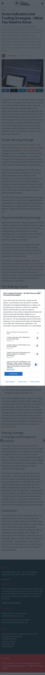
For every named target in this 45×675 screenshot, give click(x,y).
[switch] (36, 338)
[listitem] (22, 332)
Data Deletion (10, 382)
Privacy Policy (35, 382)
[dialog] (22, 337)
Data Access (22, 382)
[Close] (41, 293)
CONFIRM (14, 374)
